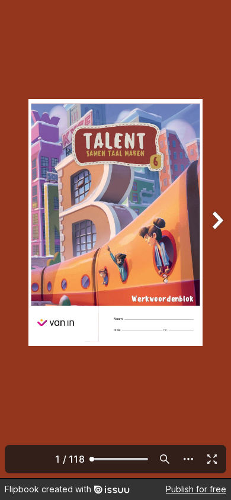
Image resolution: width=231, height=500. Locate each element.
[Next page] (217, 239)
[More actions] (188, 459)
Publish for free (196, 489)
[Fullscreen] (212, 459)
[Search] (165, 459)
